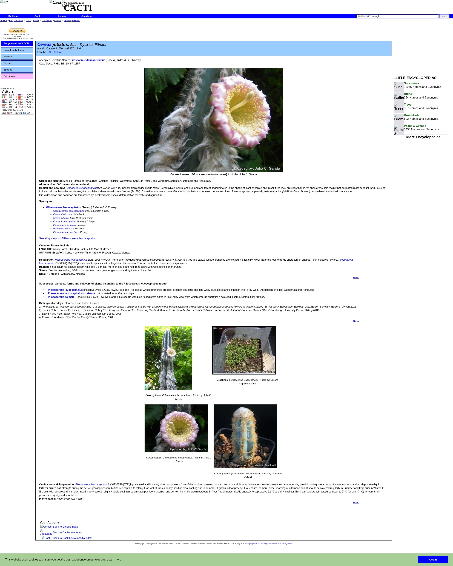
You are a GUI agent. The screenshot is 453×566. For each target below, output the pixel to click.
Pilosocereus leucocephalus (87, 59)
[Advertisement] (423, 47)
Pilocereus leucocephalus (66, 232)
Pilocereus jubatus (62, 228)
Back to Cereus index (65, 526)
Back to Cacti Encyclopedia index (72, 537)
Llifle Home (12, 16)
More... (356, 278)
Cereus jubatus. (72, 20)
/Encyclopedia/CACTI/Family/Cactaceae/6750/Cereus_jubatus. (269, 544)
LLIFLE (3, 20)
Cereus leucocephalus (64, 221)
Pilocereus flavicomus (64, 225)
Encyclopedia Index (14, 50)
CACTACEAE (55, 52)
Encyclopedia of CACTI (16, 43)
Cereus (57, 20)
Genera (7, 63)
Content (62, 16)
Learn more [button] (114, 559)
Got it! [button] (433, 559)
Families (8, 56)
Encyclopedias (16, 20)
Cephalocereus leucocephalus (68, 211)
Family (36, 20)
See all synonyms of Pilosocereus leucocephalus (67, 238)
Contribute (86, 16)
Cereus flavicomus (62, 214)
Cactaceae (47, 20)
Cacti (37, 16)
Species (8, 69)
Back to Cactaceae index (67, 532)
